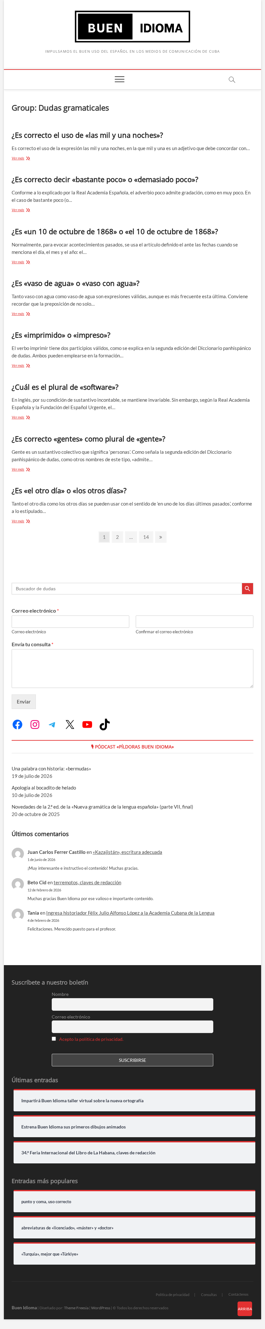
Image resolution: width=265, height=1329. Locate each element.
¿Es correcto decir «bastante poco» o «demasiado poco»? (105, 179)
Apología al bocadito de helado (44, 787)
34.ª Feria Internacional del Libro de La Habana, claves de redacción (88, 1152)
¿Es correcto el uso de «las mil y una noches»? (87, 135)
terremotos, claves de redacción (87, 882)
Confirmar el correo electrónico (164, 631)
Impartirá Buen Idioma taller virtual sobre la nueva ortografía (82, 1100)
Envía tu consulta (32, 644)
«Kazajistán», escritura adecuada (127, 852)
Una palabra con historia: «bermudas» (51, 768)
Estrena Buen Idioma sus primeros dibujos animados (73, 1126)
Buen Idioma (24, 1307)
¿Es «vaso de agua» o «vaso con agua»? (76, 283)
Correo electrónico (35, 610)
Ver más (25, 158)
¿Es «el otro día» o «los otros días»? (69, 490)
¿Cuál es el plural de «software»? (65, 387)
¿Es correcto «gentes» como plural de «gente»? (88, 438)
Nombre (60, 994)
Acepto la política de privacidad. (91, 1039)
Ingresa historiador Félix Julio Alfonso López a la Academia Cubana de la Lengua (130, 913)
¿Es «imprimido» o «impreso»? (61, 335)
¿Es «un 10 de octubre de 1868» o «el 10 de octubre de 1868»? (115, 231)
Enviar (24, 701)
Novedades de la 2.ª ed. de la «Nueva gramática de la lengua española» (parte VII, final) (102, 807)
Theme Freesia (76, 1307)
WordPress (100, 1307)
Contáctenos (238, 1294)
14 (148, 537)
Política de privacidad (172, 1294)
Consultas (209, 1294)
